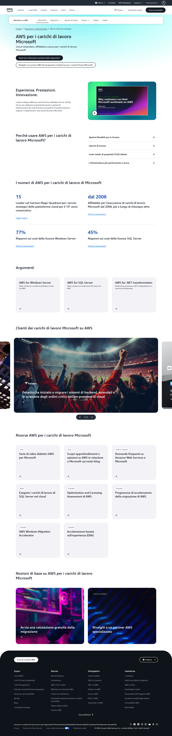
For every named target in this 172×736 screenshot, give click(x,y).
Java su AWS (93, 694)
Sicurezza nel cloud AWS (24, 694)
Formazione (56, 680)
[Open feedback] (169, 368)
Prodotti (19, 29)
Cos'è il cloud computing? (24, 680)
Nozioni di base (57, 676)
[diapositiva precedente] (79, 417)
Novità (16, 698)
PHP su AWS (93, 698)
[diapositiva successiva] (93, 417)
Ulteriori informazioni (97, 214)
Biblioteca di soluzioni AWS (62, 689)
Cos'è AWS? (19, 676)
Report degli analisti (59, 706)
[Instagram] (142, 724)
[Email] (157, 724)
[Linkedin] (138, 724)
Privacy (16, 728)
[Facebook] (134, 724)
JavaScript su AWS (95, 703)
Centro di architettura (60, 694)
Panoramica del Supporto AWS (137, 694)
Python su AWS (94, 689)
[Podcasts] (153, 724)
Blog (16, 703)
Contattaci (129, 676)
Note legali (129, 707)
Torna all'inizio (85, 715)
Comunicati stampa (22, 707)
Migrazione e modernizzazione (36, 29)
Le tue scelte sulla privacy (55, 728)
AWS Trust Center (58, 685)
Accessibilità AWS (132, 703)
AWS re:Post (130, 685)
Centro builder (94, 676)
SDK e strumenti (94, 680)
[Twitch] (146, 724)
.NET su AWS (93, 685)
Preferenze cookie (79, 728)
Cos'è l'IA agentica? (22, 685)
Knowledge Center (132, 689)
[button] (33, 10)
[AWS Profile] (164, 3)
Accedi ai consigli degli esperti (137, 698)
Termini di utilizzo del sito (32, 728)
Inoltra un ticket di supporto (136, 680)
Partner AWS (56, 710)
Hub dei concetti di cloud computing (29, 689)
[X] (131, 724)
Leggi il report (21, 218)
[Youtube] (149, 724)
